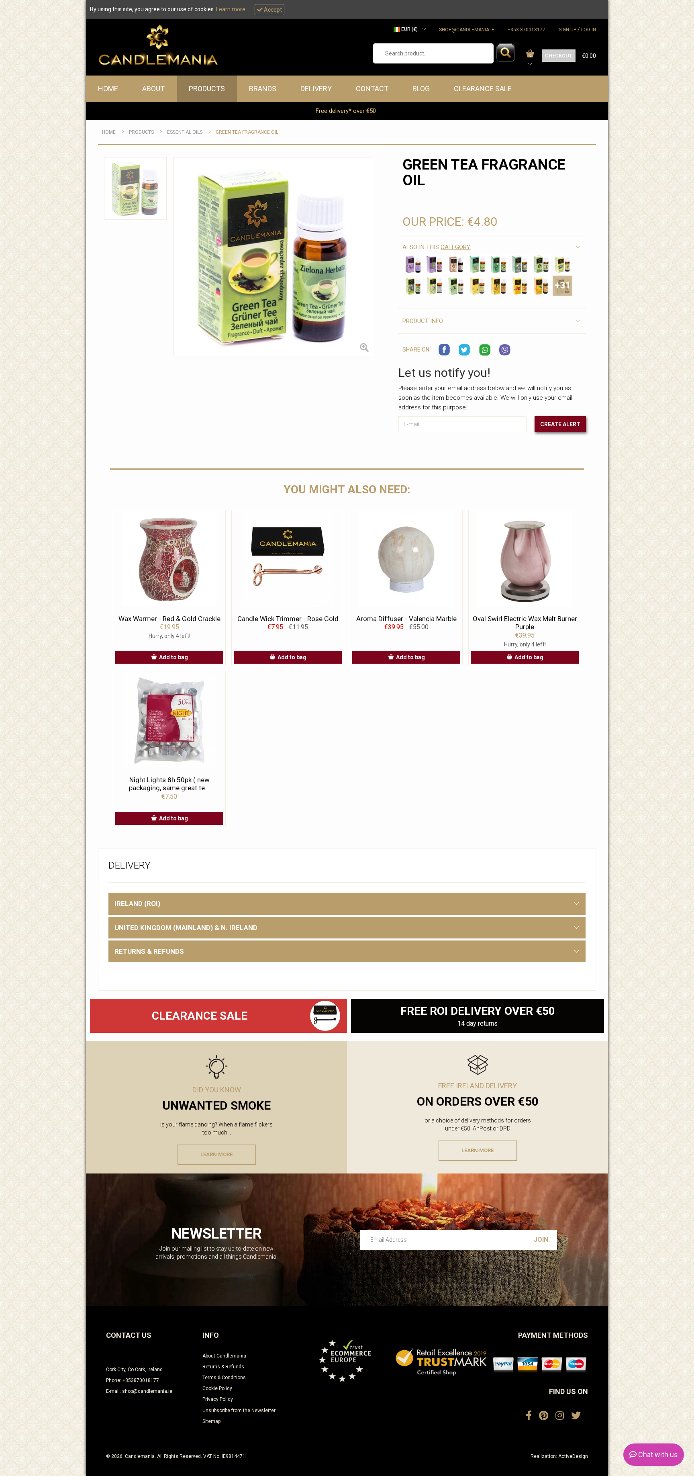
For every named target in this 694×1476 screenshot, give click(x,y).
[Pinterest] (543, 1415)
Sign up (567, 30)
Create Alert (560, 424)
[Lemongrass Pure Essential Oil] (477, 264)
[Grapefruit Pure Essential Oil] (520, 285)
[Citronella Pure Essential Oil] (562, 264)
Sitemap (211, 1421)
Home (108, 88)
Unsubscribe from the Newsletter (239, 1410)
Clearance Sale (483, 88)
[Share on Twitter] (465, 350)
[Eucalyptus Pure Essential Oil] (413, 285)
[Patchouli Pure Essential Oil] (434, 285)
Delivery (316, 88)
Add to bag (173, 657)
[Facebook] (529, 1415)
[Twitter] (576, 1415)
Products (207, 88)
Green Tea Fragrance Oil (247, 132)
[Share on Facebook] (445, 350)
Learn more (230, 9)
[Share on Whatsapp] (485, 350)
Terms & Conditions (224, 1377)
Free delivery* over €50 (347, 110)
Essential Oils (184, 132)
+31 (562, 285)
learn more (216, 1154)
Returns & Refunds (223, 1367)
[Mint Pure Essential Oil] (498, 264)
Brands (262, 88)
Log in (588, 30)
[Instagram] (559, 1415)
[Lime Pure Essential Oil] (456, 285)
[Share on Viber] (505, 350)
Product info (422, 321)
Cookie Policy (217, 1388)
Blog (421, 88)
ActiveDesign (573, 1456)
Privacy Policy (217, 1399)
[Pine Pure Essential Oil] (520, 264)
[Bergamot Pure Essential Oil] (498, 285)
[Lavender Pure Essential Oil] (413, 264)
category (455, 247)
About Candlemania (224, 1356)
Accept (272, 9)
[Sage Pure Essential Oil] (456, 264)
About (153, 88)
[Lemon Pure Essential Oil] (477, 285)
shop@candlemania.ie (466, 30)
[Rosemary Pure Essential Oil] (434, 264)
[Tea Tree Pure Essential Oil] (541, 264)
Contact (372, 88)
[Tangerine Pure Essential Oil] (541, 285)
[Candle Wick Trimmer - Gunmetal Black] (325, 1016)
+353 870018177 (526, 30)
